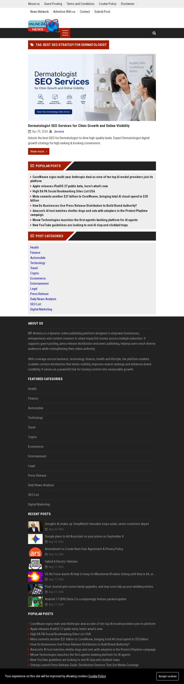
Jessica (59, 131)
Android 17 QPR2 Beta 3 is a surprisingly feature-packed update (85, 599)
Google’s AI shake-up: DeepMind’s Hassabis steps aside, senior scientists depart (97, 524)
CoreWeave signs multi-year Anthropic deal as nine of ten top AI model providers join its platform (91, 179)
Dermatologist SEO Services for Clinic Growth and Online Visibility (78, 126)
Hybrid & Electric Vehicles (61, 561)
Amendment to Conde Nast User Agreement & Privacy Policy (84, 549)
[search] (154, 33)
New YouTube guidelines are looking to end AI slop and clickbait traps (80, 225)
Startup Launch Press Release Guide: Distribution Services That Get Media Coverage (84, 665)
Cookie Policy (97, 676)
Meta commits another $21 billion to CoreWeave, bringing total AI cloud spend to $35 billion (89, 198)
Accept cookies (168, 676)
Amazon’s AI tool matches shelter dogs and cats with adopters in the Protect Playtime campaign (89, 213)
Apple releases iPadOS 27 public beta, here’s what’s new (70, 186)
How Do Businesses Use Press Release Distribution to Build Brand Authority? (85, 205)
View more (37, 151)
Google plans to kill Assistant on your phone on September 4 (84, 536)
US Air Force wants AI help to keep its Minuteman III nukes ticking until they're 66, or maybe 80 (100, 574)
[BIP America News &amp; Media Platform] (44, 25)
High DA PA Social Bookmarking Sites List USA (64, 191)
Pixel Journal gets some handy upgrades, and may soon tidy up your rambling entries (99, 587)
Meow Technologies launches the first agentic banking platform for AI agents (85, 220)
